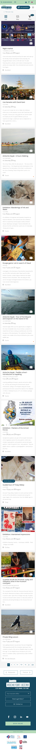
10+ (21, 665)
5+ (17, 665)
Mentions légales (10, 729)
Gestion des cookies (18, 731)
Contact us (19, 704)
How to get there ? (18, 699)
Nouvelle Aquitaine (23, 742)
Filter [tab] (29, 19)
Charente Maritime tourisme (11, 742)
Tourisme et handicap (25, 737)
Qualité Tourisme (19, 737)
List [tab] (6, 19)
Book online (18, 723)
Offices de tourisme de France (10, 737)
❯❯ (32, 665)
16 (25, 665)
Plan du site (2, 729)
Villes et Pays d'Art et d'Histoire (20, 747)
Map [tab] (17, 19)
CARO (14, 747)
